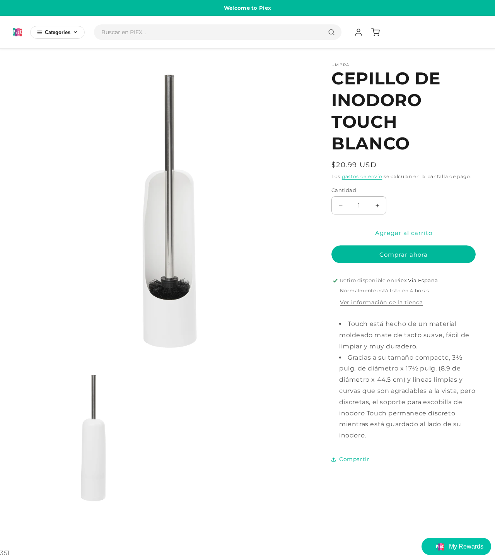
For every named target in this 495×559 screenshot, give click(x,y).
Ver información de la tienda (381, 302)
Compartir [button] (354, 459)
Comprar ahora (403, 254)
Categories (57, 32)
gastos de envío (362, 176)
